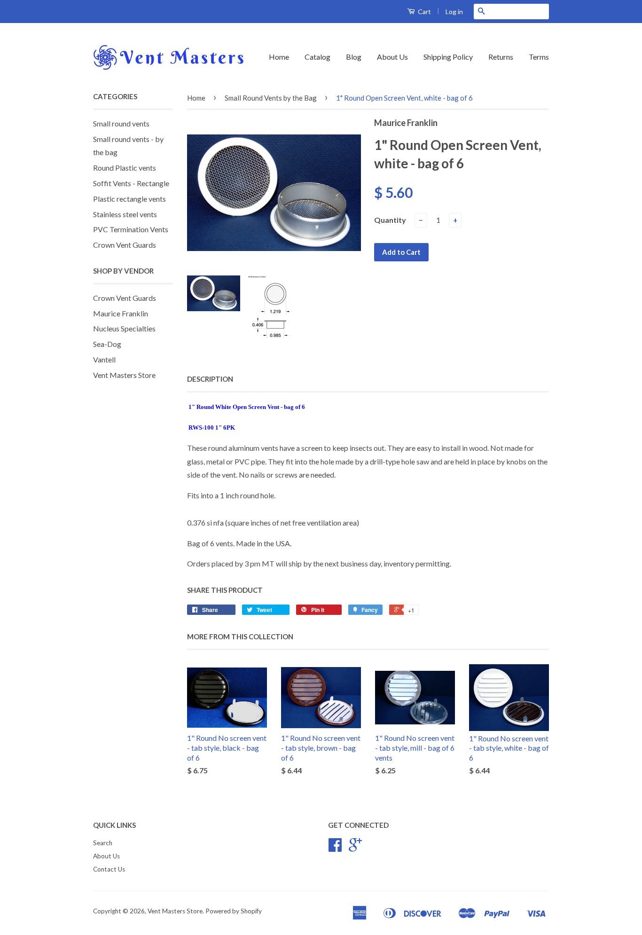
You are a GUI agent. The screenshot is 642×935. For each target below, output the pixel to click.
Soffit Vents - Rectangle (131, 183)
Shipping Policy (448, 56)
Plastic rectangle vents (129, 198)
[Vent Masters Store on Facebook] (335, 848)
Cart (423, 12)
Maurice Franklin (120, 313)
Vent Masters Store (124, 374)
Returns (500, 56)
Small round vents (121, 123)
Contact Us (109, 869)
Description (210, 379)
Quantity (390, 219)
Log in (454, 12)
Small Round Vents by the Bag (271, 98)
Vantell (104, 359)
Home (279, 56)
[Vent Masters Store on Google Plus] (355, 848)
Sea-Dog (107, 343)
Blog (353, 56)
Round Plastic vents (124, 167)
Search (102, 843)
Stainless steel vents (125, 214)
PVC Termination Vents (130, 229)
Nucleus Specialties (124, 328)
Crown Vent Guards (124, 244)
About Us (392, 56)
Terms (539, 56)
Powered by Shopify (233, 911)
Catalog (317, 56)
